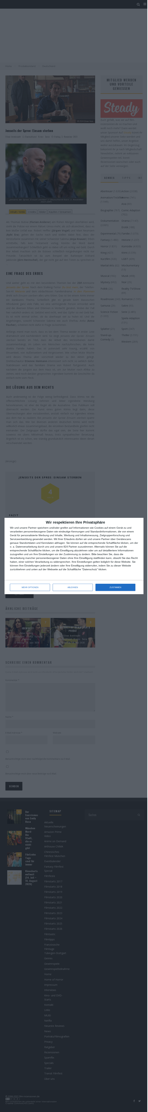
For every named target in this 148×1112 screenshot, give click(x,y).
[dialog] (74, 556)
